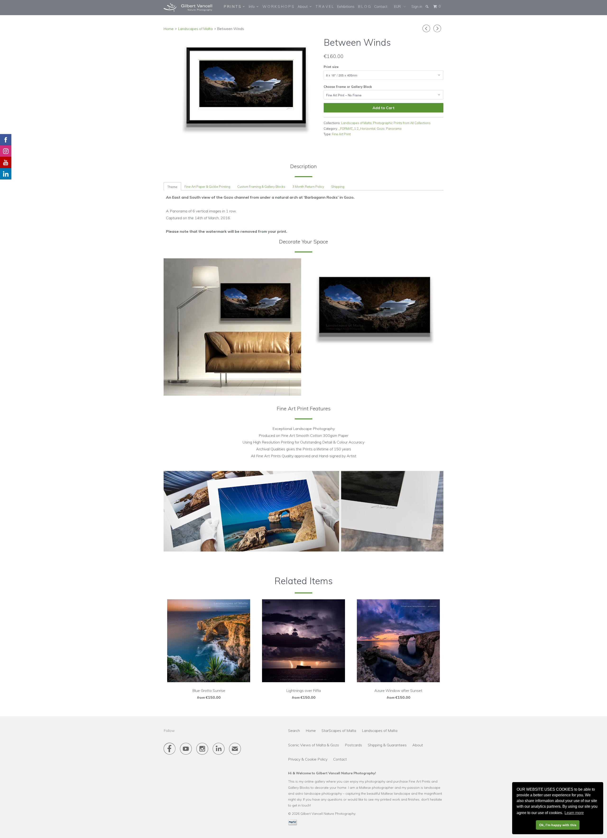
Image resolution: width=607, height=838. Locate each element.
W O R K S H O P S (278, 6)
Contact (380, 6)
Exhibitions (345, 6)
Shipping (337, 186)
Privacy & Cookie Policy (307, 759)
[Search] (427, 6)
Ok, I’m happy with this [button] (557, 825)
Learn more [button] (574, 813)
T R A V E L (325, 6)
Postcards (353, 745)
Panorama (393, 128)
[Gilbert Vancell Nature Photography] (188, 7)
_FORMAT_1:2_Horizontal (357, 128)
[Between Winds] (241, 86)
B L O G (364, 6)
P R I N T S (233, 6)
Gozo (381, 128)
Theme (172, 187)
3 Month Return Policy (308, 186)
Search (294, 730)
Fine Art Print (341, 134)
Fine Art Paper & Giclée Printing (207, 186)
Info (253, 6)
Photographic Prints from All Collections (402, 123)
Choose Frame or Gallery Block (348, 87)
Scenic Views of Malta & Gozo (313, 745)
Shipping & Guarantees (387, 745)
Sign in (416, 6)
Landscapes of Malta (195, 29)
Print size (331, 67)
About (304, 6)
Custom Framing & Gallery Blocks (261, 186)
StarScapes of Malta (339, 730)
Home (311, 730)
